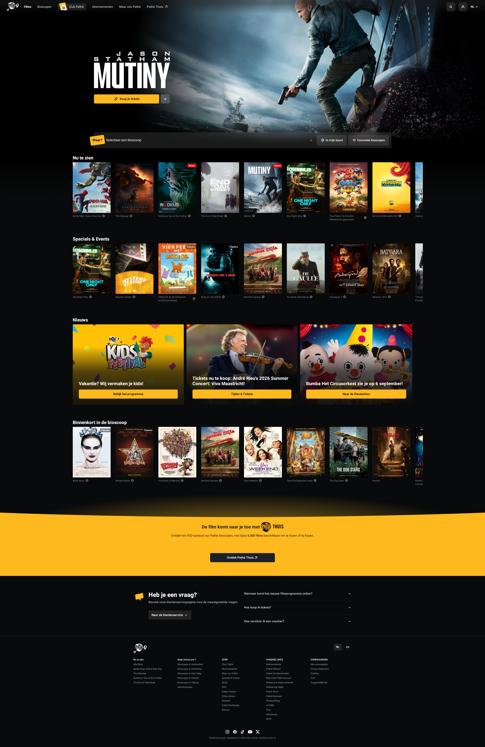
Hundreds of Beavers (169, 480)
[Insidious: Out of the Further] (177, 187)
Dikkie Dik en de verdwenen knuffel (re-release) (172, 298)
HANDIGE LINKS (274, 659)
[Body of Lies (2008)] (220, 268)
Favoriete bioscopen (371, 140)
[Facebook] (235, 732)
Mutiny (247, 216)
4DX (224, 687)
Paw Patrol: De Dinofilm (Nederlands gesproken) (342, 217)
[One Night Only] (306, 187)
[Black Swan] (92, 452)
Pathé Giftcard (273, 669)
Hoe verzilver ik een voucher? (264, 621)
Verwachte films (398, 422)
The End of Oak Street (212, 216)
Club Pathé (76, 7)
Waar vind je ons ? (187, 659)
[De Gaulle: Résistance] (306, 268)
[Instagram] (227, 732)
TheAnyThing (273, 700)
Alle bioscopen (185, 687)
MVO (268, 719)
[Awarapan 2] (349, 268)
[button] (450, 6)
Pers (268, 710)
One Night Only (294, 216)
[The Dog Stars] (349, 452)
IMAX (225, 682)
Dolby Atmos (228, 696)
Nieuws (225, 710)
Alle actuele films (397, 158)
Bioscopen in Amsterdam (190, 664)
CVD (313, 678)
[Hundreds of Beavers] (177, 452)
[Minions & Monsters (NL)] (391, 187)
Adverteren (271, 714)
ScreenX (226, 700)
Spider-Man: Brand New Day (87, 216)
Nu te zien (138, 659)
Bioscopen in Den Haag (189, 673)
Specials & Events (231, 678)
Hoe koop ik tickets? (257, 607)
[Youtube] (250, 732)
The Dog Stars (337, 480)
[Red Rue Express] (263, 268)
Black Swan (78, 480)
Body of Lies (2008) (211, 297)
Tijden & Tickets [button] (242, 394)
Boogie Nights (123, 480)
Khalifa (376, 480)
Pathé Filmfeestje (230, 705)
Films (27, 7)
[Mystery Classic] (134, 268)
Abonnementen (102, 7)
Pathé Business (274, 696)
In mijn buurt (334, 140)
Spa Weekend (251, 480)
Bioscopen (44, 7)
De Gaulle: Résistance (298, 297)
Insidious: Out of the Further (172, 216)
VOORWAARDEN (319, 659)
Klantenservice (273, 664)
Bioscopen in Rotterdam (190, 669)
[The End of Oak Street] (220, 187)
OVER (225, 659)
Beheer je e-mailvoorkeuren (279, 682)
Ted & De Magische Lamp (300, 480)
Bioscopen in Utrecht (188, 678)
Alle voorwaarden (319, 664)
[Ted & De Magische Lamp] (306, 452)
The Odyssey (122, 216)
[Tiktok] (242, 732)
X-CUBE (270, 705)
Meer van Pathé (130, 7)
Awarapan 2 (336, 297)
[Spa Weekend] (263, 452)
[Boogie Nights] (134, 452)
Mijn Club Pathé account (278, 678)
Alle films (138, 664)
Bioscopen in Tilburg (188, 682)
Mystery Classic (123, 297)
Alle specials (400, 239)
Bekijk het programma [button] (128, 394)
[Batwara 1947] (391, 268)
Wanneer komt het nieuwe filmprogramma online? (278, 593)
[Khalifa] (391, 452)
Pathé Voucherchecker (277, 673)
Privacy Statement (320, 669)
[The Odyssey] (134, 187)
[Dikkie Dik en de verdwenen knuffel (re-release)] (177, 268)
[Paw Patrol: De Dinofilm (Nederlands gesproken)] (349, 187)
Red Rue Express (252, 297)
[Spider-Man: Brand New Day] (92, 187)
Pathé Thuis (155, 7)
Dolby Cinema (229, 691)
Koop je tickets (130, 99)
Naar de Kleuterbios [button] (356, 394)
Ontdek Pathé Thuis (240, 557)
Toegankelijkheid (319, 682)
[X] (257, 732)
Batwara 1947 (379, 297)
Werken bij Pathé (274, 687)
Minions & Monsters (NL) (384, 216)
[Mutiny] (263, 187)
